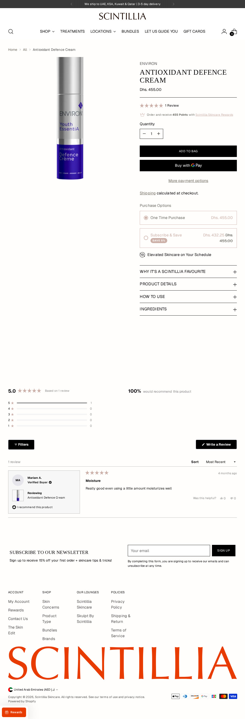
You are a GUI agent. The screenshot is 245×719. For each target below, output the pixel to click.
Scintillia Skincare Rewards (214, 115)
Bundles (49, 630)
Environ (148, 63)
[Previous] (71, 4)
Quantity (147, 123)
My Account (18, 601)
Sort (195, 462)
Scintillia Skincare (47, 697)
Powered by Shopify (22, 701)
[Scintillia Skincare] (122, 16)
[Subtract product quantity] (144, 134)
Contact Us (18, 618)
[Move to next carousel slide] (233, 357)
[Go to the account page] (224, 31)
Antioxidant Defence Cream (46, 498)
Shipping (148, 193)
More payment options (188, 180)
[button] (159, 105)
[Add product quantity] (158, 134)
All (25, 49)
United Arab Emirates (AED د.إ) (34, 690)
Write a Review (221, 445)
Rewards (16, 610)
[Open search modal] (11, 31)
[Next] (173, 4)
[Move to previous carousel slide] (222, 357)
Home (12, 49)
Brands (48, 638)
